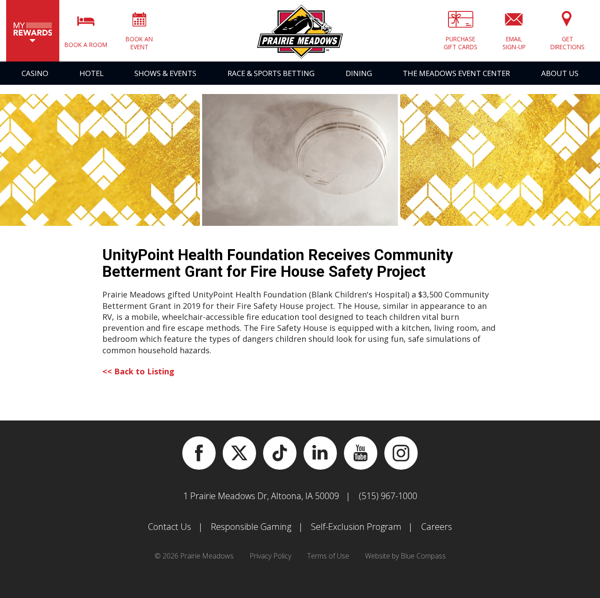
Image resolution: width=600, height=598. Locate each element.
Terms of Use (328, 556)
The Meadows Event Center (456, 73)
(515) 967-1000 (388, 496)
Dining (359, 73)
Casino (35, 73)
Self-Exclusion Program (356, 527)
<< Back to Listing (138, 371)
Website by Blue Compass (405, 556)
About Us (559, 73)
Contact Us (169, 527)
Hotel (92, 73)
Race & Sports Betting (271, 73)
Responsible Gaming (251, 527)
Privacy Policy (270, 556)
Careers (436, 527)
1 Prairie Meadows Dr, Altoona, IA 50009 (261, 496)
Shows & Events (165, 73)
